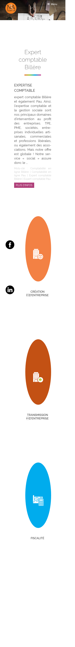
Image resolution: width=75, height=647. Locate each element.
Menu (54, 4)
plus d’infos (24, 185)
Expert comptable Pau (37, 178)
